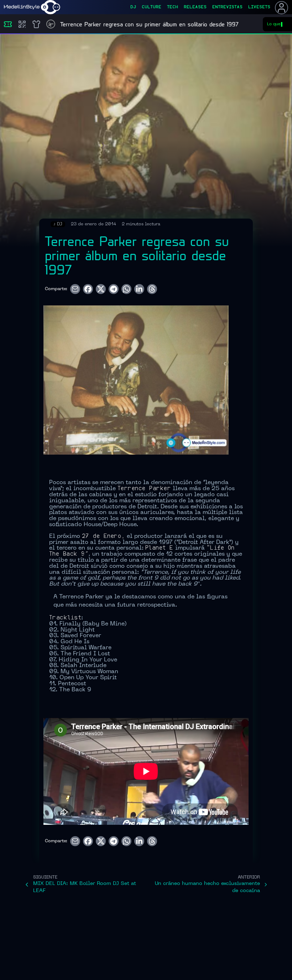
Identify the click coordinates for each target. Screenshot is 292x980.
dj (133, 7)
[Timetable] (50, 24)
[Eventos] (8, 24)
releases (195, 7)
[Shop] (36, 24)
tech (172, 7)
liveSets (259, 7)
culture (151, 7)
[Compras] (22, 24)
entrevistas (227, 7)
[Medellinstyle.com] (32, 7)
